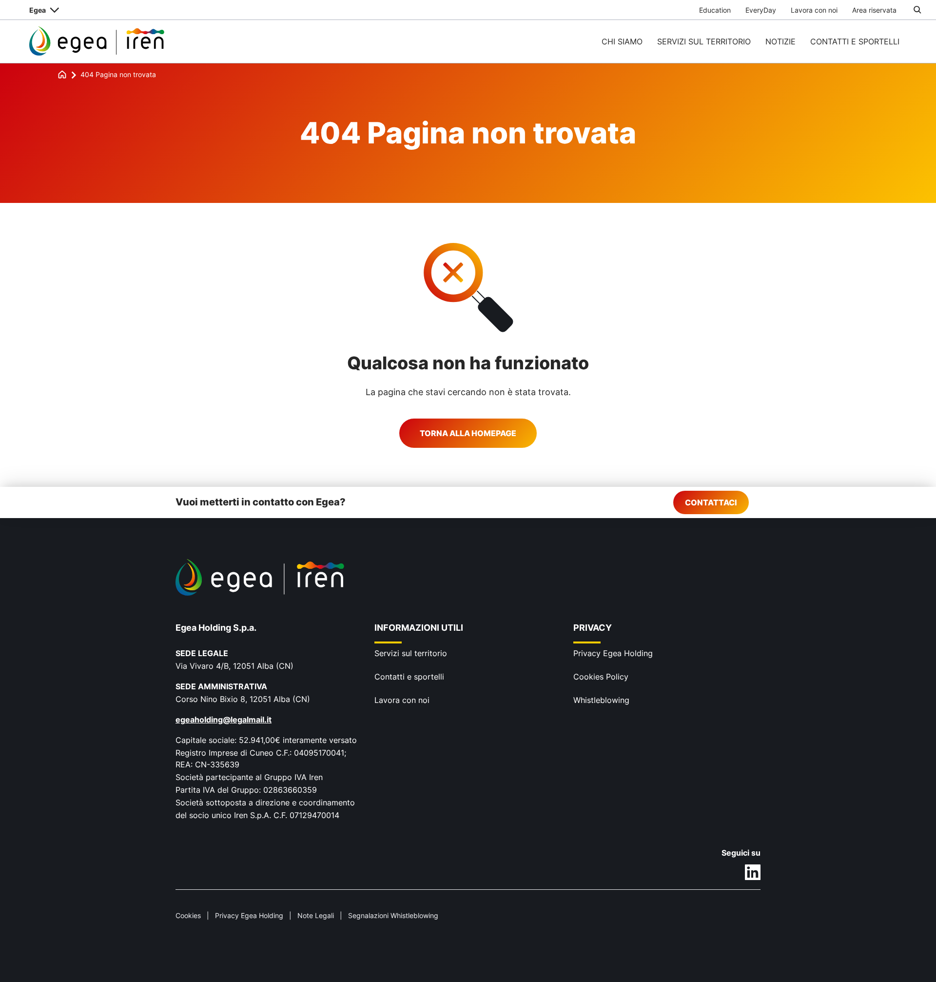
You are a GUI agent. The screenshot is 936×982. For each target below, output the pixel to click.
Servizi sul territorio (704, 41)
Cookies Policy (600, 676)
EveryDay (760, 10)
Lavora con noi (814, 10)
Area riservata (874, 10)
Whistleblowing (601, 700)
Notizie (780, 41)
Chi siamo (622, 41)
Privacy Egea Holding (613, 653)
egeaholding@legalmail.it (224, 719)
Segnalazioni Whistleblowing (393, 915)
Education (715, 10)
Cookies (188, 915)
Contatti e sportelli (854, 41)
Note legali (315, 915)
